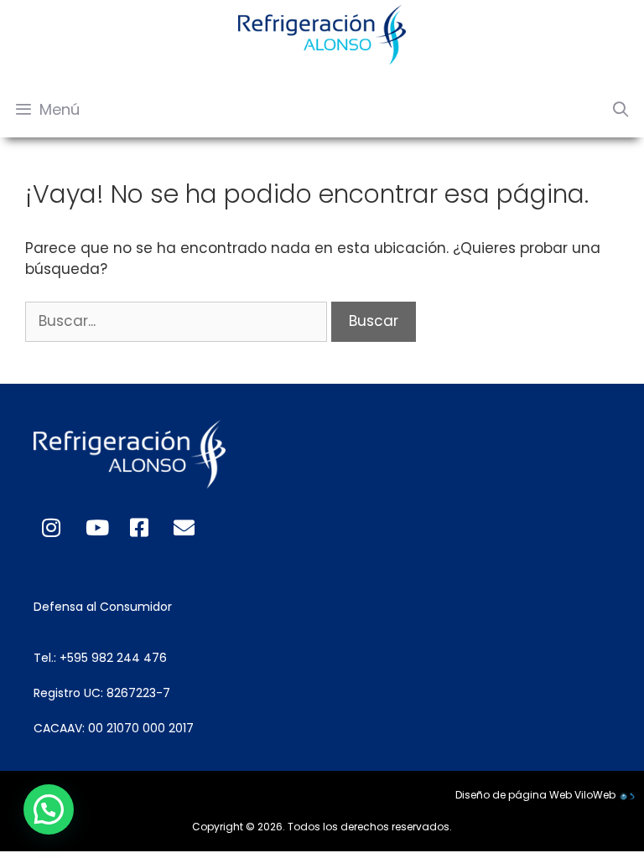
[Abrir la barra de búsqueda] (621, 110)
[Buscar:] (178, 321)
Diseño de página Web (513, 795)
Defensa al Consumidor (103, 606)
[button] (48, 809)
